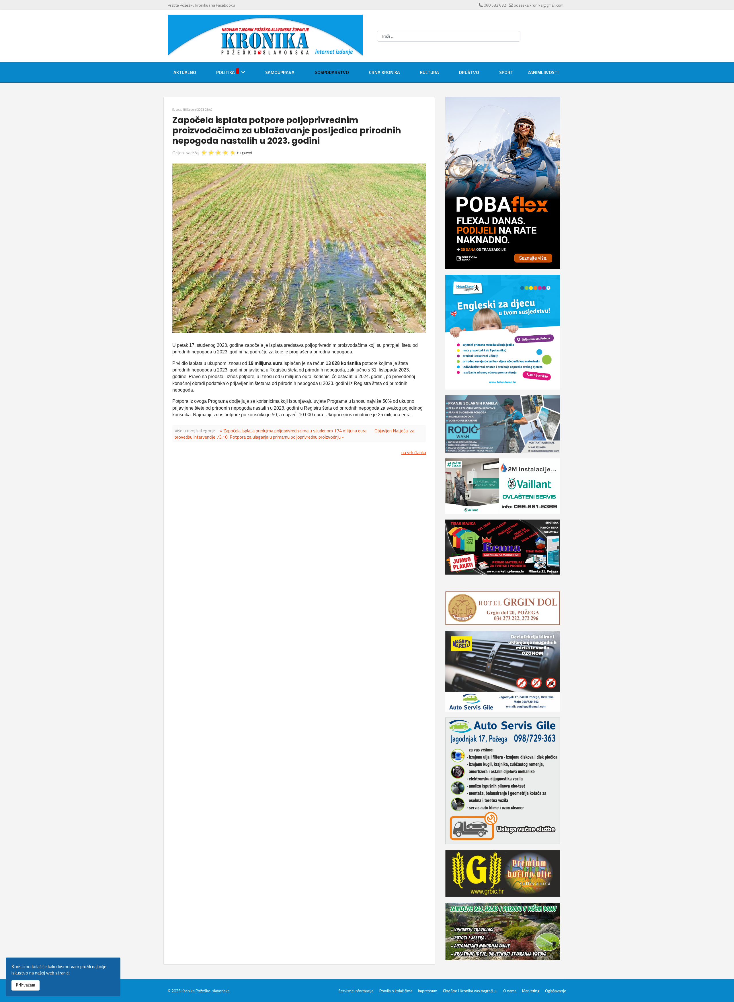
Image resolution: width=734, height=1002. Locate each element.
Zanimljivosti (543, 72)
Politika (225, 72)
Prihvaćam (25, 985)
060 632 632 (495, 5)
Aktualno (184, 72)
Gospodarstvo (332, 72)
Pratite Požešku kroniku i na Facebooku (201, 5)
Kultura (429, 72)
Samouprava (279, 72)
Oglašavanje (555, 991)
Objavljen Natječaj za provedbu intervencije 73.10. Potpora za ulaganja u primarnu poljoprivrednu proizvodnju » (294, 433)
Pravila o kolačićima (395, 991)
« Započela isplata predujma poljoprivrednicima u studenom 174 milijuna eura (293, 430)
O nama (509, 991)
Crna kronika (384, 72)
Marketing (530, 991)
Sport (506, 72)
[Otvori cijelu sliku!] (299, 248)
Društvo (469, 72)
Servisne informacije (356, 991)
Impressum (427, 991)
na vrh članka (413, 452)
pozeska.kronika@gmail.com (538, 5)
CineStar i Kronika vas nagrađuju (470, 991)
